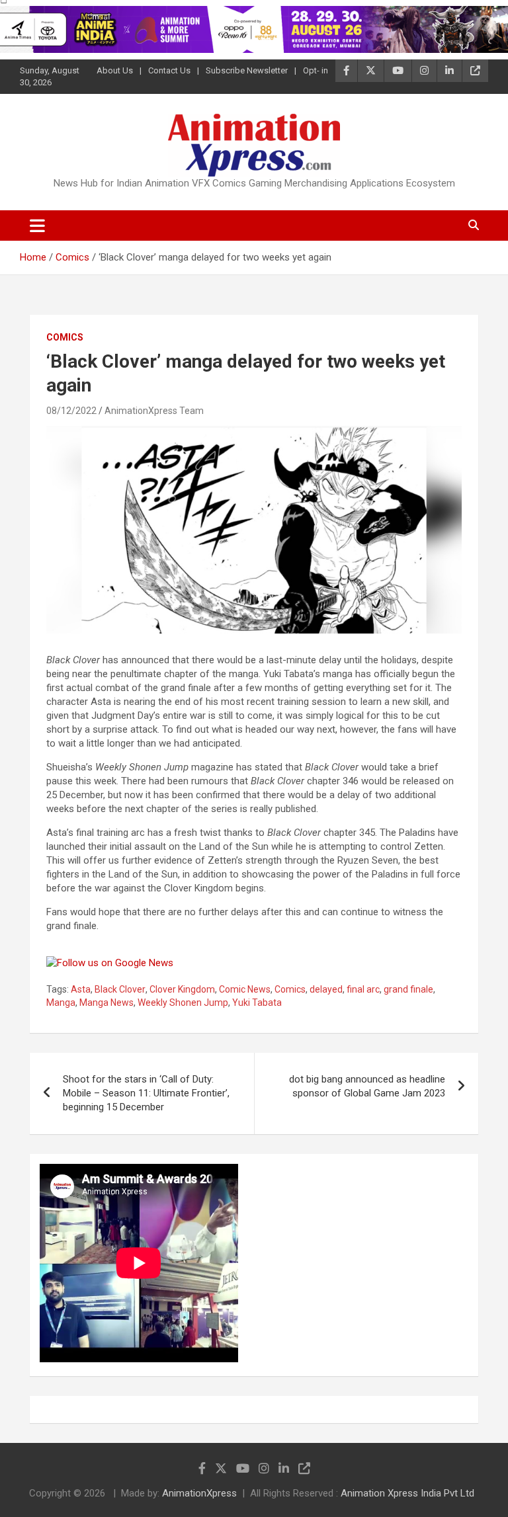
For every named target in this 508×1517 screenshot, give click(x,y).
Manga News (106, 1002)
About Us (115, 70)
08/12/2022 (71, 410)
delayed (326, 989)
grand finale (408, 989)
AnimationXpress (199, 1493)
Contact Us (169, 70)
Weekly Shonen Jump (183, 1002)
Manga (60, 1002)
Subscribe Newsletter (247, 70)
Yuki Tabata (257, 1002)
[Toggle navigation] (37, 225)
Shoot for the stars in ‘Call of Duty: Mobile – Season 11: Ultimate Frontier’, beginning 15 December (146, 1093)
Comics (64, 337)
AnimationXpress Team (154, 410)
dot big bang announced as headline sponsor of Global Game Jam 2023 (367, 1086)
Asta (81, 989)
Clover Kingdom (182, 989)
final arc (363, 989)
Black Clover (120, 989)
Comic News (245, 989)
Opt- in (315, 70)
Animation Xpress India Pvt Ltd (407, 1493)
